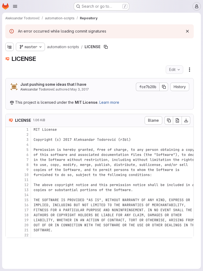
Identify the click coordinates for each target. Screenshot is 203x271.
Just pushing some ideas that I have (53, 84)
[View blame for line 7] (10, 159)
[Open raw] (177, 120)
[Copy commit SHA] (164, 87)
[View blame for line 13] (10, 189)
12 (26, 185)
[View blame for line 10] (10, 174)
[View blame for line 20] (10, 225)
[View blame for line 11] (10, 179)
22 (26, 235)
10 (26, 175)
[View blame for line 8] (10, 164)
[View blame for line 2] (10, 134)
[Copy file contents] (168, 120)
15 (26, 200)
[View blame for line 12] (10, 184)
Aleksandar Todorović (37, 89)
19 (26, 220)
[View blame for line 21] (10, 230)
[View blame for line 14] (10, 194)
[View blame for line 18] (10, 215)
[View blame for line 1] (10, 129)
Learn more (109, 102)
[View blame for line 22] (10, 235)
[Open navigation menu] (15, 6)
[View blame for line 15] (10, 199)
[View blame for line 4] (10, 144)
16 (26, 205)
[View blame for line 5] (10, 149)
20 (26, 225)
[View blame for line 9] (10, 169)
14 (26, 195)
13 (26, 190)
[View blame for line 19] (10, 220)
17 (26, 210)
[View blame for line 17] (10, 210)
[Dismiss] (187, 31)
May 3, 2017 (79, 89)
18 (26, 215)
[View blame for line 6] (10, 154)
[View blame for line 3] (10, 139)
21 (26, 230)
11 (26, 180)
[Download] (186, 120)
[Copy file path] (106, 47)
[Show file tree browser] (9, 47)
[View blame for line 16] (10, 204)
